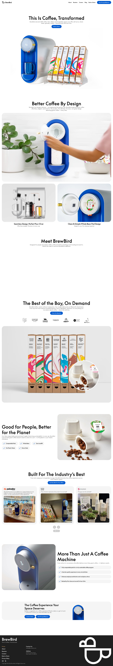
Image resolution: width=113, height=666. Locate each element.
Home (3, 646)
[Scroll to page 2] (55, 531)
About (70, 2)
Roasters (75, 2)
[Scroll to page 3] (57, 531)
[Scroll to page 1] (54, 531)
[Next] (58, 527)
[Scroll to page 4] (59, 531)
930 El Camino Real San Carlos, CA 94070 (31, 653)
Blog (86, 2)
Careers (81, 2)
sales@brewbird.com (31, 648)
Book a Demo (92, 2)
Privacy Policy (5, 658)
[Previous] (54, 527)
